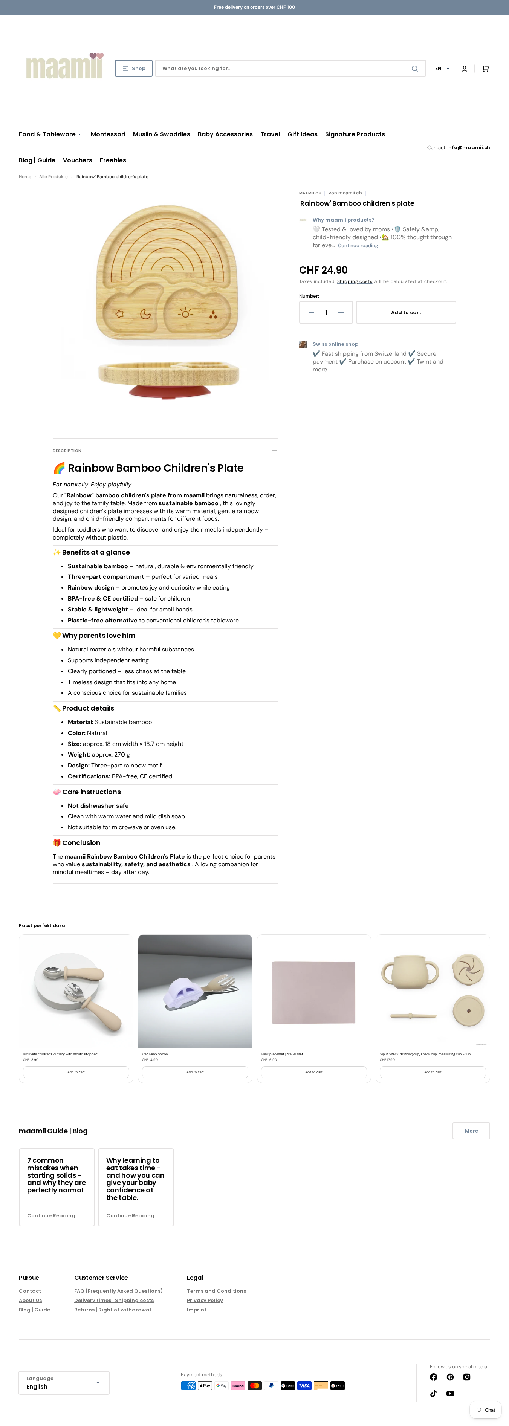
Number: (309, 296)
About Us (30, 1300)
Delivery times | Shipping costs (114, 1300)
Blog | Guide (34, 1309)
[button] (464, 68)
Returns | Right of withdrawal (112, 1309)
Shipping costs (355, 281)
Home (25, 177)
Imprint (196, 1309)
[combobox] (290, 68)
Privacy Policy (205, 1300)
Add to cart (76, 1072)
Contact (30, 1291)
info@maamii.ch (468, 147)
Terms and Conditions (216, 1291)
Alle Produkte (53, 177)
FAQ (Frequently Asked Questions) (118, 1291)
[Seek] (416, 68)
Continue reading (358, 245)
